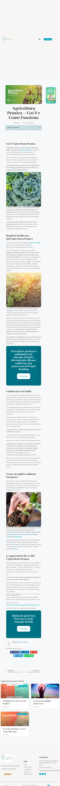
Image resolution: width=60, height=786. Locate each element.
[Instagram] (43, 774)
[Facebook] (40, 774)
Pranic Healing (30, 123)
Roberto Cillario (23, 642)
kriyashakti (18, 537)
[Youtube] (45, 774)
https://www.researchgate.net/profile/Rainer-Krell (23, 605)
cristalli (31, 534)
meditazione (14, 534)
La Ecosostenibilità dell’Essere (42, 702)
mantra (23, 534)
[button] (39, 39)
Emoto (16, 549)
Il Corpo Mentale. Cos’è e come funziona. (14, 730)
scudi (8, 537)
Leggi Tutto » (6, 707)
